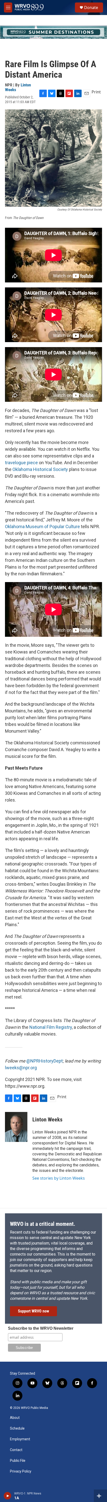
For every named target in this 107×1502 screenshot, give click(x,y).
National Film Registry (50, 1027)
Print (96, 92)
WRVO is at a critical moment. (42, 1224)
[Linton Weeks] (16, 1127)
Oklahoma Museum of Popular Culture (42, 526)
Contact (16, 1450)
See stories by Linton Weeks (58, 1178)
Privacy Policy (20, 1471)
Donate (91, 7)
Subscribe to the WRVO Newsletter (40, 1328)
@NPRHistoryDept (44, 1061)
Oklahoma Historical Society (40, 469)
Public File (17, 1461)
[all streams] (100, 1496)
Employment (20, 1439)
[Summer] (53, 32)
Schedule (17, 1428)
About (15, 1418)
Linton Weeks (47, 1119)
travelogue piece (21, 462)
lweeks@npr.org (21, 1067)
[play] (7, 1495)
